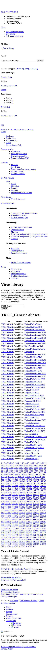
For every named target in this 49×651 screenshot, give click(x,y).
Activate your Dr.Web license (18, 16)
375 (23, 521)
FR (15, 129)
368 (44, 519)
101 (18, 474)
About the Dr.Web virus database (24, 213)
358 (9, 519)
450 (13, 535)
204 (16, 492)
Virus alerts (15, 271)
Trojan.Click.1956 (31, 393)
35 (32, 465)
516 (16, 546)
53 (32, 468)
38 (40, 465)
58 (45, 468)
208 (30, 492)
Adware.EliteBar (31, 434)
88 (30, 472)
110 (6, 477)
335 (20, 515)
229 (13, 497)
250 (41, 499)
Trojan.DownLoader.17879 (35, 363)
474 (6, 539)
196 (34, 490)
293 (9, 508)
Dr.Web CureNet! (18, 174)
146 (41, 481)
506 (27, 544)
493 (27, 542)
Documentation (13, 21)
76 (45, 470)
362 (23, 519)
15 (28, 463)
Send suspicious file (19, 154)
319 (9, 513)
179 (20, 488)
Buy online (10, 34)
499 (2, 544)
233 (27, 497)
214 (6, 495)
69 (27, 470)
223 (37, 495)
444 (37, 533)
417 (34, 528)
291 (2, 508)
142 (27, 481)
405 (37, 526)
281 (13, 506)
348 (20, 517)
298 (27, 508)
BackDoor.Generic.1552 (34, 395)
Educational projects (19, 253)
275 (37, 504)
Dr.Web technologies (19, 218)
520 (30, 546)
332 (9, 515)
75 (42, 470)
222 (34, 495)
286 (30, 506)
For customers (11, 614)
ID (32, 129)
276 (41, 504)
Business (9, 609)
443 (34, 533)
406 (41, 526)
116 (26, 477)
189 (9, 490)
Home (8, 607)
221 (30, 495)
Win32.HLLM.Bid (31, 406)
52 (30, 468)
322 (20, 513)
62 (10, 470)
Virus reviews (16, 269)
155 (27, 483)
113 (16, 477)
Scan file (14, 165)
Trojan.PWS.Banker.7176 (34, 384)
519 (27, 546)
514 (9, 546)
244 (20, 499)
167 (23, 486)
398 (13, 526)
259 (27, 501)
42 (5, 468)
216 (13, 495)
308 (16, 510)
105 (32, 474)
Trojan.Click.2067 (31, 390)
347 (16, 517)
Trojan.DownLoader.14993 (35, 343)
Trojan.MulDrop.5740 (33, 357)
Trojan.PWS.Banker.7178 (34, 412)
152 (16, 483)
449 (9, 535)
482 (34, 539)
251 (44, 499)
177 (13, 488)
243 (16, 499)
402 (27, 526)
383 (6, 524)
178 (16, 488)
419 (41, 528)
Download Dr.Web (14, 23)
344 (6, 517)
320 (13, 513)
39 (42, 465)
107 (39, 474)
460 (2, 537)
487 (6, 542)
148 (2, 483)
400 (20, 526)
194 (27, 490)
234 (30, 497)
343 (2, 517)
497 (41, 542)
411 (13, 528)
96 (5, 474)
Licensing (15, 186)
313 (34, 510)
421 (2, 530)
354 (41, 517)
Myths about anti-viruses (21, 263)
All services (15, 151)
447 (2, 535)
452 (20, 535)
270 (20, 504)
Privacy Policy (7, 649)
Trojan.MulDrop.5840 (33, 445)
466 (23, 537)
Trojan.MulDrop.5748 (33, 371)
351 (30, 517)
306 (9, 510)
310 (23, 510)
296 (20, 508)
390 (30, 524)
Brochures (15, 248)
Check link (15, 167)
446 (44, 533)
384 (9, 524)
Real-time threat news (19, 276)
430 (34, 530)
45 (12, 468)
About (13, 184)
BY (29, 129)
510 (41, 544)
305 (6, 510)
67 (22, 470)
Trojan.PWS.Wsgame (33, 324)
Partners (9, 616)
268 (13, 504)
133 (41, 479)
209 (34, 492)
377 (30, 521)
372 (13, 521)
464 (16, 537)
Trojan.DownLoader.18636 (35, 335)
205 (20, 492)
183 (34, 488)
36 (35, 465)
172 (41, 486)
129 (27, 479)
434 (2, 533)
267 (9, 504)
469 (34, 537)
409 (6, 528)
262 (37, 501)
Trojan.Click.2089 (31, 450)
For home (10, 136)
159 (41, 483)
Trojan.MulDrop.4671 (33, 382)
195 (30, 490)
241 (9, 499)
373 (16, 521)
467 (27, 537)
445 (41, 533)
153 (20, 483)
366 (37, 519)
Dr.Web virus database (28, 601)
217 (16, 495)
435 (6, 533)
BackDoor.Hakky (31, 417)
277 (44, 504)
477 (16, 539)
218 (20, 495)
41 (2, 468)
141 (23, 481)
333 (13, 515)
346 (13, 517)
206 (23, 492)
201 (6, 492)
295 (16, 508)
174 (2, 488)
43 (7, 468)
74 (40, 470)
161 (2, 486)
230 (16, 497)
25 (7, 465)
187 (2, 490)
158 (37, 483)
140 (20, 481)
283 (20, 506)
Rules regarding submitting (27, 68)
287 (34, 506)
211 (41, 492)
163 (9, 486)
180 (23, 488)
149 (6, 483)
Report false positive (19, 156)
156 (30, 483)
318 (6, 513)
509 (37, 544)
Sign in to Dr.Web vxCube (21, 193)
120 (39, 477)
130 (30, 479)
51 (27, 468)
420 (44, 528)
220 (27, 495)
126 (16, 479)
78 (5, 472)
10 (16, 463)
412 (16, 528)
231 (20, 497)
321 (16, 513)
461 (6, 537)
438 (16, 533)
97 (7, 474)
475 (9, 539)
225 (44, 495)
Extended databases (19, 215)
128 (23, 479)
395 (2, 526)
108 (43, 474)
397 (9, 526)
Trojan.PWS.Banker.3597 (34, 379)
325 (30, 513)
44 (10, 468)
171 (37, 486)
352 (34, 517)
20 (41, 463)
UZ (26, 129)
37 (37, 465)
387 (20, 524)
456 (34, 535)
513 (6, 546)
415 (27, 528)
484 (41, 539)
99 (12, 474)
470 (37, 537)
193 (23, 490)
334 (16, 515)
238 (44, 497)
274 (34, 504)
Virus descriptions (18, 199)
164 (13, 486)
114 (19, 477)
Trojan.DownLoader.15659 (35, 420)
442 (30, 533)
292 (6, 508)
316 (44, 510)
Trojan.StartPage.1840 (33, 327)
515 (13, 546)
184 (37, 488)
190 (13, 490)
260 (30, 501)
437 (13, 533)
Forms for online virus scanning (23, 169)
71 (32, 470)
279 (6, 506)
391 (34, 524)
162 (6, 486)
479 (23, 539)
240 (6, 499)
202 (9, 492)
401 (23, 526)
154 (23, 483)
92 (40, 472)
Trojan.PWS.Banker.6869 (34, 330)
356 (2, 519)
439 (20, 533)
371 (9, 521)
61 (7, 470)
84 (20, 472)
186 (44, 488)
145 (37, 481)
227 (6, 497)
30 (20, 465)
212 (44, 492)
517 (20, 546)
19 (38, 463)
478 (20, 539)
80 (10, 472)
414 (23, 528)
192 (20, 490)
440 (23, 533)
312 (30, 510)
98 (10, 474)
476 (13, 539)
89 (32, 472)
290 (44, 506)
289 (41, 506)
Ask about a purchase (14, 36)
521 (34, 546)
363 (27, 519)
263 (41, 501)
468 (30, 537)
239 (2, 499)
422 (6, 530)
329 (44, 513)
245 (23, 499)
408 (2, 528)
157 (34, 483)
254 (9, 501)
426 (20, 530)
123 (6, 479)
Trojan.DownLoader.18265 (35, 360)
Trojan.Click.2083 (31, 404)
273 (30, 504)
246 (27, 499)
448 (6, 535)
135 (2, 481)
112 (12, 477)
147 (44, 481)
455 (30, 535)
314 (37, 510)
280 (9, 506)
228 (9, 497)
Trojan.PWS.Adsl (31, 442)
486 (2, 542)
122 (2, 479)
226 (2, 497)
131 (34, 479)
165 (16, 486)
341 (41, 515)
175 (6, 488)
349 (23, 517)
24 (5, 465)
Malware (14, 232)
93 (42, 472)
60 (5, 470)
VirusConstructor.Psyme (34, 415)
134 (44, 479)
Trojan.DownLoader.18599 (35, 332)
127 (20, 479)
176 (9, 488)
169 (30, 486)
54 (35, 468)
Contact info (11, 621)
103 (25, 474)
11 (18, 463)
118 (33, 477)
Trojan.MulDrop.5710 (33, 368)
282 (16, 506)
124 (9, 479)
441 (27, 533)
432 (41, 530)
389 (27, 524)
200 (2, 492)
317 (2, 513)
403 (30, 526)
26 (10, 465)
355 (44, 517)
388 (23, 524)
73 (37, 470)
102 (22, 474)
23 (2, 465)
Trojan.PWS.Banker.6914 (34, 341)
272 (27, 504)
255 (13, 501)
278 (2, 506)
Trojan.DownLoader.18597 (35, 354)
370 (6, 521)
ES (12, 129)
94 (45, 472)
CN (6, 129)
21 (43, 463)
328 (41, 513)
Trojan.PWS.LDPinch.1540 (35, 437)
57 (42, 468)
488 (9, 542)
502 (13, 544)
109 (2, 477)
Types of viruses (17, 230)
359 (13, 519)
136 (6, 481)
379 (37, 521)
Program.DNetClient (32, 401)
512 (2, 546)
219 (23, 495)
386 (16, 524)
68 (25, 470)
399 (16, 526)
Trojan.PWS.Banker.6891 (34, 398)
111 (9, 477)
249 (37, 499)
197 (37, 490)
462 (9, 537)
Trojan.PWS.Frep (31, 459)
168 (27, 486)
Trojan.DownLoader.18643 (35, 365)
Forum (3, 90)
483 (37, 539)
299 (30, 508)
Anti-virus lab (11, 140)
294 (13, 508)
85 (22, 472)
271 (23, 504)
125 (13, 479)
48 (20, 468)
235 (34, 497)
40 (45, 465)
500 (6, 544)
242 (13, 499)
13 (23, 463)
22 (46, 463)
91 (37, 472)
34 (30, 465)
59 (2, 470)
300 (34, 508)
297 (23, 508)
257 (20, 501)
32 (25, 465)
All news (14, 278)
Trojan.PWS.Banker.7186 (34, 431)
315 (41, 510)
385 (13, 524)
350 (27, 517)
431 (37, 530)
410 (9, 528)
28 (15, 465)
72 (35, 470)
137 (9, 481)
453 (23, 535)
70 (30, 470)
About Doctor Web (13, 145)
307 (13, 510)
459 (44, 535)
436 (9, 533)
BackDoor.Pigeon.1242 (33, 346)
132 (37, 479)
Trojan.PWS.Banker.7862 (34, 439)
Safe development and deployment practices (18, 647)
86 (25, 472)
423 (9, 530)
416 (30, 528)
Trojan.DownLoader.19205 (35, 376)
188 (6, 490)
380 (41, 521)
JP (20, 129)
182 (30, 488)
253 (6, 501)
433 (44, 530)
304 (2, 510)
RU (2, 129)
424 (13, 530)
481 (30, 539)
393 (41, 524)
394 (44, 524)
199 (44, 490)
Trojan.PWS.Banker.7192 (34, 387)
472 (44, 537)
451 (16, 535)
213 (2, 495)
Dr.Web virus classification (21, 227)
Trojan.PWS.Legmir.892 (34, 448)
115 (22, 477)
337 (27, 515)
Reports (14, 188)
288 (37, 506)
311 (27, 510)
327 (37, 513)
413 (19, 528)
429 (30, 530)
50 (25, 468)
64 (15, 470)
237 (41, 497)
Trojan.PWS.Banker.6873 (34, 349)
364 (30, 519)
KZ (23, 129)
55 (37, 468)
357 (6, 519)
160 (44, 483)
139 (16, 481)
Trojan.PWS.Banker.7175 (34, 409)
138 (13, 481)
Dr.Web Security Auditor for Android (16, 569)
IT (18, 129)
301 (37, 508)
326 (34, 513)
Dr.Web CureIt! (17, 171)
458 (41, 535)
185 (41, 488)
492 (23, 542)
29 (17, 465)
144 (34, 481)
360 (16, 519)
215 (9, 495)
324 (27, 513)
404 (34, 526)
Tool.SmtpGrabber (31, 423)
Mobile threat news (18, 274)
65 (17, 470)
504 (20, 544)
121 (43, 477)
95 (2, 474)
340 (37, 515)
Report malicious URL (20, 158)
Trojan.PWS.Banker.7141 (34, 428)
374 (20, 521)
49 (22, 468)
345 (9, 517)
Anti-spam (14, 601)
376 (27, 521)
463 (13, 537)
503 (16, 544)
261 (34, 501)
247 (30, 499)
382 (2, 524)
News (8, 143)
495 (34, 542)
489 (13, 542)
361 (20, 519)
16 (31, 463)
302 (41, 508)
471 (41, 537)
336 (23, 515)
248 (34, 499)
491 (20, 542)
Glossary (14, 239)
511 (44, 544)
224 (41, 495)
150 (9, 483)
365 (34, 519)
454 (27, 535)
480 (27, 539)
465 (20, 537)
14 (25, 463)
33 (27, 465)
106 (36, 474)
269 (16, 504)
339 (34, 515)
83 (17, 472)
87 (27, 472)
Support (9, 612)
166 (20, 486)
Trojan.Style (29, 352)
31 (22, 465)
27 (12, 465)
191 (16, 490)
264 (44, 501)
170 (34, 486)
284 (23, 506)
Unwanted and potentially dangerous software (29, 234)
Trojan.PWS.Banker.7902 (34, 426)
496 (37, 542)
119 (36, 477)
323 (23, 513)
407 (44, 526)
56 (40, 468)
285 (27, 506)
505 (23, 544)
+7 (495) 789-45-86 (9, 85)
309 (20, 510)
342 (44, 515)
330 (2, 515)
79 (7, 472)
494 (30, 542)
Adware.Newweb (31, 453)
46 (15, 468)
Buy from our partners (15, 32)
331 (6, 515)
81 (12, 472)
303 (44, 508)
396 (6, 526)
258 (23, 501)
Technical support (14, 19)
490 (16, 542)
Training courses (17, 251)
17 (33, 463)
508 (34, 544)
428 (27, 530)
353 (37, 517)
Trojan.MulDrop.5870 (33, 456)
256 (16, 501)
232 (23, 497)
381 (44, 521)
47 (17, 468)
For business (11, 138)
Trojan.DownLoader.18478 (35, 338)
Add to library (8, 48)
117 (29, 477)
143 (30, 481)
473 (2, 539)
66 (20, 470)
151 (13, 483)
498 (44, 542)
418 (37, 528)
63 (12, 470)
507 (30, 544)
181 (27, 488)
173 (44, 486)
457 (37, 535)
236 (37, 497)
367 (41, 519)
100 (15, 474)
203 (13, 492)
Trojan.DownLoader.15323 (35, 373)
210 (37, 492)
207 (27, 492)
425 (16, 530)
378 (34, 521)
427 (23, 530)
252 (2, 501)
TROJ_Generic (7, 324)
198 (41, 490)
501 (9, 544)
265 (2, 504)
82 (15, 472)
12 (20, 463)
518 (23, 546)
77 (2, 472)
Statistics (14, 190)
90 (35, 472)
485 (44, 539)
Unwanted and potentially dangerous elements (29, 236)
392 (37, 524)
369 (2, 521)
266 (6, 504)
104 (29, 474)
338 (30, 515)
